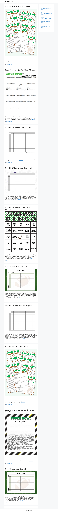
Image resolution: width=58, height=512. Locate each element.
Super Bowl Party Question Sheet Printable (20, 70)
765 (9, 507)
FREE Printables (9, 1)
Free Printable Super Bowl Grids (16, 469)
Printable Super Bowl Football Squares (18, 127)
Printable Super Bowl (9, 64)
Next (11, 507)
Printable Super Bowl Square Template (18, 305)
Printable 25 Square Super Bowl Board (18, 168)
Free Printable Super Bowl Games (16, 346)
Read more (16, 62)
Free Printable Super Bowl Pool (16, 266)
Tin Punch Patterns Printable (46, 18)
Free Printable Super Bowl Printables (18, 6)
